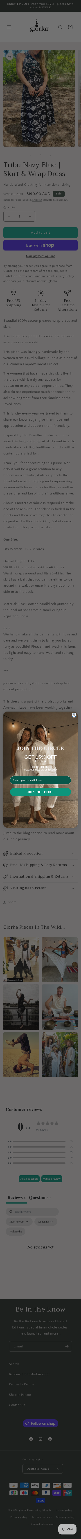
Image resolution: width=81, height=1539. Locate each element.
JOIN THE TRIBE (40, 792)
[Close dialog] (74, 715)
